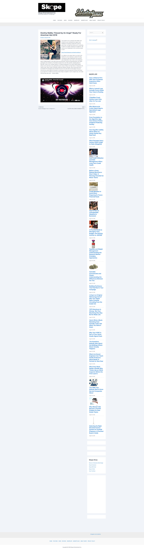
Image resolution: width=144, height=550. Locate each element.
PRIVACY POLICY (91, 541)
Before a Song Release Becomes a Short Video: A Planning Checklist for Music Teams (96, 173)
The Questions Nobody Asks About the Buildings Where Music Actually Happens (95, 345)
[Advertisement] (97, 494)
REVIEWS (64, 541)
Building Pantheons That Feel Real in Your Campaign (96, 287)
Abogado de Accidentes (95, 534)
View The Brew (92, 470)
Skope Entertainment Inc (47, 13)
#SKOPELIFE (69, 541)
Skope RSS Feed (92, 466)
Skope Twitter (92, 468)
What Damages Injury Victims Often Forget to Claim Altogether (96, 142)
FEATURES (55, 541)
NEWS (60, 541)
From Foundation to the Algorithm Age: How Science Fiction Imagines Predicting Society (96, 120)
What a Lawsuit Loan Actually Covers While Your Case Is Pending (96, 90)
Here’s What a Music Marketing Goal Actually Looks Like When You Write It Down (95, 323)
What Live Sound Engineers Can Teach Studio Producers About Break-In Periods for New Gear (96, 357)
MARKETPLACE (76, 541)
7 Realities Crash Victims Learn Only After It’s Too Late (95, 99)
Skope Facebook (92, 464)
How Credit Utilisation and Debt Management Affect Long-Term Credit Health (96, 161)
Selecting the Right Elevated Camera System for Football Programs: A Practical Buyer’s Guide (96, 429)
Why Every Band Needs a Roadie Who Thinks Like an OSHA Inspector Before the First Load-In (96, 370)
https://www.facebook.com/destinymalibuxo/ (71, 52)
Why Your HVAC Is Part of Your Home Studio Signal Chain (95, 334)
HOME (51, 541)
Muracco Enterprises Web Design (96, 462)
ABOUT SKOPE (84, 541)
